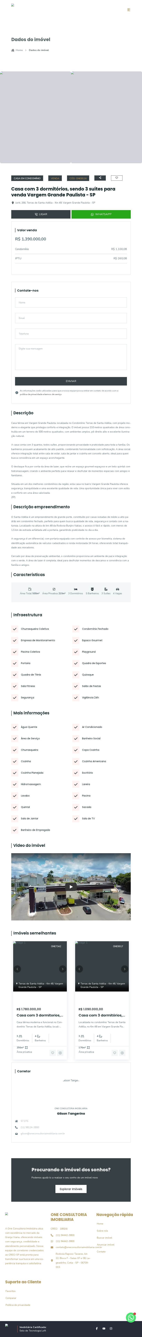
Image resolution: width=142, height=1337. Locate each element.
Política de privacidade (16, 1305)
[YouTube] (104, 1328)
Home (19, 50)
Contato (99, 1251)
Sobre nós (100, 1230)
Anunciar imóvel (103, 1244)
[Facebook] (96, 1328)
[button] (17, 969)
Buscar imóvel (102, 1237)
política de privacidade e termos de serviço (41, 394)
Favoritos (9, 1291)
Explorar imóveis (71, 1189)
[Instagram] (111, 1328)
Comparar (9, 1298)
